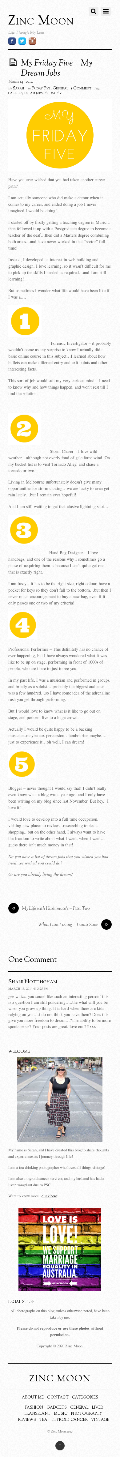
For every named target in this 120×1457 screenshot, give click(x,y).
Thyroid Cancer (69, 1420)
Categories (85, 1397)
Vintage (100, 1420)
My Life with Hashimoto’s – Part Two (51, 908)
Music (61, 1414)
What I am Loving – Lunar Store (73, 925)
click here (49, 1196)
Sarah (18, 88)
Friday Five (41, 88)
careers (15, 93)
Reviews (27, 1420)
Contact (58, 1397)
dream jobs (33, 93)
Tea (43, 1420)
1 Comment (81, 88)
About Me (33, 1397)
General (60, 88)
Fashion (34, 1407)
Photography (86, 1414)
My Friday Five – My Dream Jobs (56, 68)
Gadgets (56, 1407)
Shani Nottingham (32, 982)
